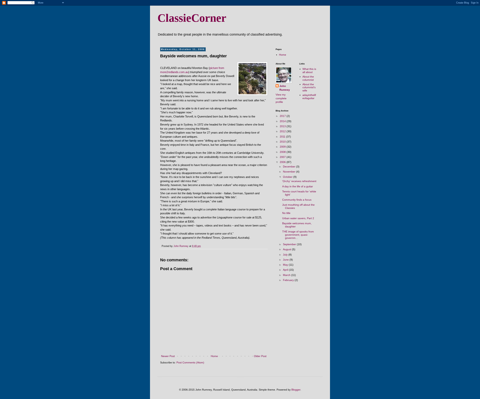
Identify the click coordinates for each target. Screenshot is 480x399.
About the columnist (308, 78)
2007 (283, 156)
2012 (283, 131)
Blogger (295, 389)
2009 (283, 146)
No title (286, 212)
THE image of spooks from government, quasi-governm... (298, 234)
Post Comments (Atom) (190, 362)
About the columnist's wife (309, 87)
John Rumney (284, 87)
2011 (283, 136)
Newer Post (168, 356)
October (288, 176)
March (287, 274)
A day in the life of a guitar (297, 186)
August (287, 249)
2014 (283, 121)
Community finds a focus (296, 199)
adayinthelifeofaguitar (309, 96)
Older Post (260, 356)
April (286, 269)
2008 (283, 151)
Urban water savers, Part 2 (298, 218)
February (289, 280)
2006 (283, 162)
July (285, 254)
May (286, 264)
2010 (283, 141)
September (290, 244)
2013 (283, 126)
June (286, 259)
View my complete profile (281, 98)
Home (214, 356)
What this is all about (309, 70)
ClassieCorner (192, 18)
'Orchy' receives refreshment (299, 181)
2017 (283, 115)
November (289, 171)
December (289, 166)
